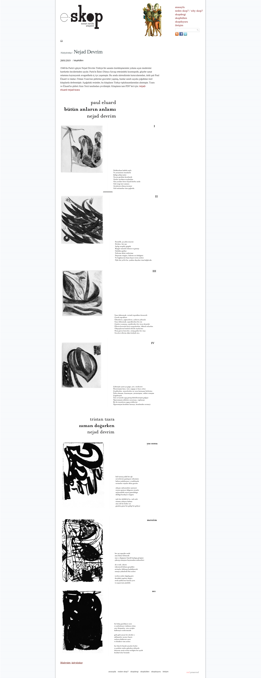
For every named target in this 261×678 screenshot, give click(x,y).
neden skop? (182, 10)
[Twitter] (185, 35)
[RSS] (177, 35)
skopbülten (181, 17)
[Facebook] (181, 35)
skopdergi (180, 14)
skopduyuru (181, 21)
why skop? (197, 10)
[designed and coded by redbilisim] (193, 672)
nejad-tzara (74, 90)
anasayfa (180, 7)
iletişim (179, 25)
